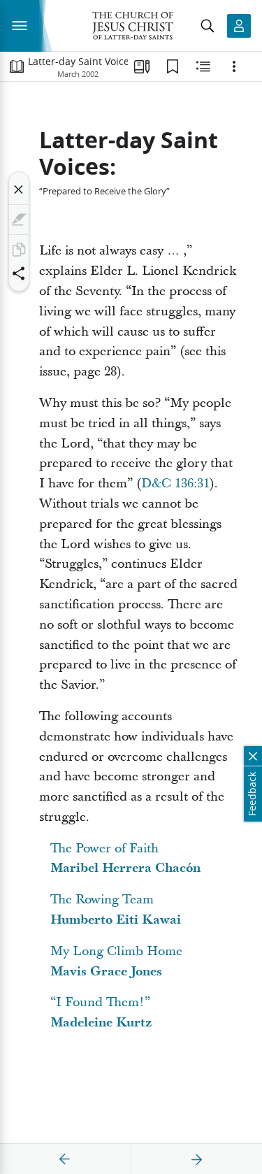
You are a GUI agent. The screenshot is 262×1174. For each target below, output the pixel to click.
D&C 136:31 (175, 483)
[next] (196, 1159)
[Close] (19, 189)
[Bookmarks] (173, 66)
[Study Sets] (142, 66)
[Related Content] (203, 66)
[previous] (65, 1159)
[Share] (19, 273)
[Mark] (19, 219)
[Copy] (19, 250)
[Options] (234, 66)
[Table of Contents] (17, 66)
